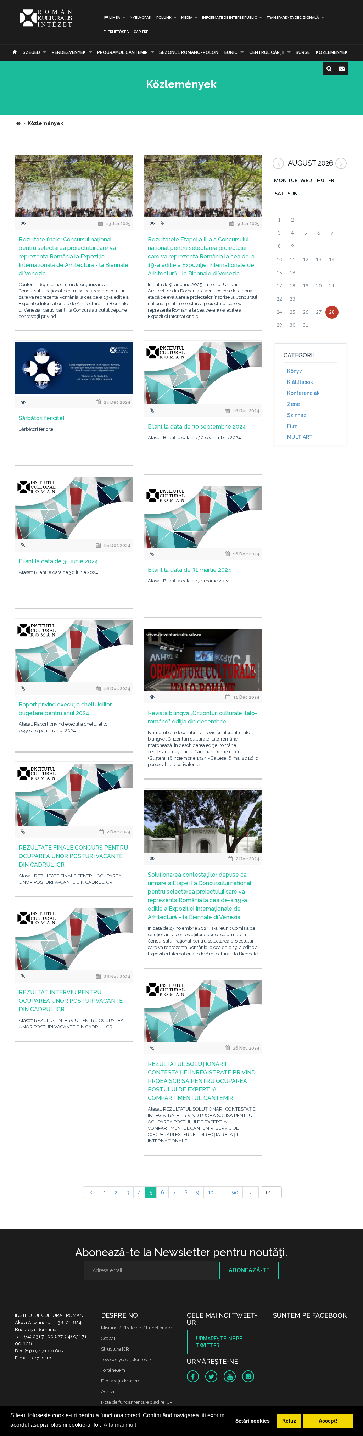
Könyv (294, 371)
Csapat (108, 1338)
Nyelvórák (140, 17)
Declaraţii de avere (120, 1381)
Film (292, 426)
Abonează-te (249, 1270)
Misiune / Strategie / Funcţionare (136, 1327)
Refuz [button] (289, 1421)
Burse (303, 52)
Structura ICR (115, 1349)
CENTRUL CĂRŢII (266, 52)
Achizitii (109, 1391)
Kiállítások (300, 382)
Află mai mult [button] (120, 1425)
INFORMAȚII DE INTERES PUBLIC (229, 17)
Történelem (113, 1370)
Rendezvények (69, 52)
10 (210, 1192)
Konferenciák (303, 393)
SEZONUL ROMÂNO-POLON (188, 52)
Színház (296, 415)
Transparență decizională (293, 17)
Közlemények (332, 52)
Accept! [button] (328, 1421)
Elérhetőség (116, 32)
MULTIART (300, 437)
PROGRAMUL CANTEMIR (122, 52)
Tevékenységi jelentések (126, 1359)
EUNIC (231, 52)
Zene (293, 404)
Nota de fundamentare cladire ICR (137, 1402)
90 (235, 1192)
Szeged (31, 52)
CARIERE (141, 32)
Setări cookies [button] (252, 1421)
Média (186, 17)
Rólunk (164, 17)
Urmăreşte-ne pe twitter (219, 1342)
